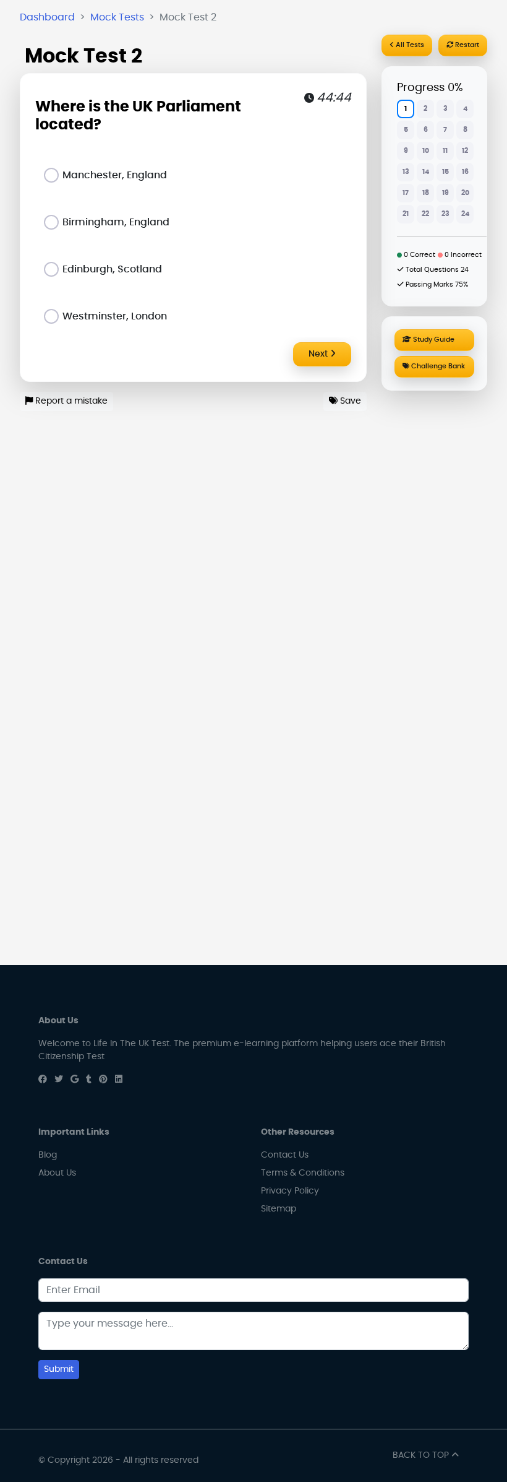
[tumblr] (89, 1079)
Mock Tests (117, 17)
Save (349, 401)
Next (319, 354)
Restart (466, 44)
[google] (74, 1079)
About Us (57, 1173)
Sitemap (278, 1209)
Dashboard (47, 17)
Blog (47, 1155)
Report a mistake (70, 401)
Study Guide (432, 339)
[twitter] (58, 1079)
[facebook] (42, 1079)
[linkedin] (118, 1079)
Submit (59, 1369)
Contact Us (285, 1155)
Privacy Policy (290, 1191)
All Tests (409, 44)
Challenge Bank (437, 366)
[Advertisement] (434, 581)
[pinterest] (103, 1079)
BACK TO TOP (422, 1455)
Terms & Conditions (302, 1173)
